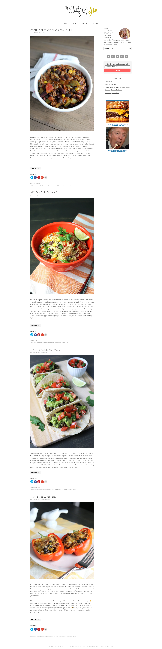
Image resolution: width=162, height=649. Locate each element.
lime (65, 489)
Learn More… (113, 44)
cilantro (49, 489)
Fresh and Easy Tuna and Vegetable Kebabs (117, 87)
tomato (72, 185)
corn (53, 185)
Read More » (35, 168)
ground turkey (68, 636)
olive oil (74, 636)
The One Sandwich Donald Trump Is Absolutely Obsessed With (117, 151)
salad (67, 342)
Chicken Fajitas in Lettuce (112, 93)
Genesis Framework (93, 646)
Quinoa (63, 342)
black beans (45, 185)
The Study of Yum (81, 9)
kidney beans (67, 185)
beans (38, 342)
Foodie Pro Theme (65, 646)
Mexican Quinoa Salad (43, 192)
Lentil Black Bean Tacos (45, 349)
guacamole (57, 489)
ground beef (61, 185)
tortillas (74, 489)
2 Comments (46, 32)
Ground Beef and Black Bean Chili (51, 30)
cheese (53, 636)
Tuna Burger (108, 81)
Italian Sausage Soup (111, 84)
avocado (39, 489)
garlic (53, 489)
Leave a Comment (46, 195)
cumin (55, 185)
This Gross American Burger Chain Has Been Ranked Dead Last (117, 124)
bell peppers (39, 185)
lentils (61, 489)
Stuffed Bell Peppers (43, 496)
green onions (58, 342)
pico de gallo (69, 489)
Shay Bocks (75, 646)
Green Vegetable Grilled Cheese (113, 90)
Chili (50, 185)
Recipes (38, 183)
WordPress (110, 646)
